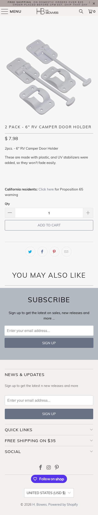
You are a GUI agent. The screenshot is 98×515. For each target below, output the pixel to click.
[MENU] (2, 11)
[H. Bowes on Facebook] (40, 468)
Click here (46, 189)
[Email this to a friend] (67, 252)
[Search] (81, 11)
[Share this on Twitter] (30, 252)
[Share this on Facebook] (42, 252)
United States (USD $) (46, 493)
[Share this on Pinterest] (54, 252)
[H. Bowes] (49, 11)
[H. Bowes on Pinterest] (57, 468)
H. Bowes (39, 505)
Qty (7, 204)
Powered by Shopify (63, 505)
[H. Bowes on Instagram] (48, 468)
